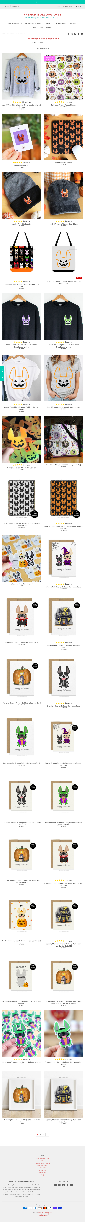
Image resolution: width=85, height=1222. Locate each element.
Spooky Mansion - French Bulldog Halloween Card (63, 646)
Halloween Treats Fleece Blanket (63, 105)
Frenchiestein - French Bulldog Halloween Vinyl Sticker (63, 1063)
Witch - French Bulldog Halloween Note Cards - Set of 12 (63, 764)
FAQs (42, 1161)
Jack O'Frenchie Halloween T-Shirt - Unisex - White (21, 408)
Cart (79, 6)
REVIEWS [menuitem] (49, 27)
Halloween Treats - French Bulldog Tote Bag (63, 465)
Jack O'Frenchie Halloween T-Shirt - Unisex (63, 407)
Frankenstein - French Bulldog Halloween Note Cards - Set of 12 (63, 824)
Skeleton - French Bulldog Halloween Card (63, 706)
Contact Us (42, 1170)
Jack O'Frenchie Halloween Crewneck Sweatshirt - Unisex (21, 106)
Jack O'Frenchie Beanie (21, 224)
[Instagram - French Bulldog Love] (72, 34)
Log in (59, 6)
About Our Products (42, 1158)
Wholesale (42, 1168)
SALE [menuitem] (41, 27)
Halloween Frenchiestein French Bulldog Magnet (21, 1062)
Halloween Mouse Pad (63, 163)
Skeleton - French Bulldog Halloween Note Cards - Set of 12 (22, 824)
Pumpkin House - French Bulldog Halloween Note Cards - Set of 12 (22, 881)
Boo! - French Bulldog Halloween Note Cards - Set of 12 (21, 942)
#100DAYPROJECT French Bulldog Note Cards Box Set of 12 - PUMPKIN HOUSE (63, 1003)
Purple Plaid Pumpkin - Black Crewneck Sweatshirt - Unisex (21, 346)
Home (3, 34)
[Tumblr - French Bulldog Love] (78, 34)
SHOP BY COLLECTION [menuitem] (32, 23)
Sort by (34, 42)
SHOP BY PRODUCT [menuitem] (14, 23)
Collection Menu (42, 48)
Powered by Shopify (42, 1215)
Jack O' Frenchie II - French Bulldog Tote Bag (63, 281)
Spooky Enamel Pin (21, 165)
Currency (14, 6)
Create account (67, 6)
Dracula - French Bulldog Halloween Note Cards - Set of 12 (63, 884)
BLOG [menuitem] (34, 27)
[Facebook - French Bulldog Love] (69, 34)
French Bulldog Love (45, 1213)
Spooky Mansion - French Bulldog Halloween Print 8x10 (63, 1121)
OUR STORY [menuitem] (73, 23)
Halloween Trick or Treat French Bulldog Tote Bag (21, 285)
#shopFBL (42, 1172)
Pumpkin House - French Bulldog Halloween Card (22, 703)
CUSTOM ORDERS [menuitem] (60, 23)
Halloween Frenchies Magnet (21, 584)
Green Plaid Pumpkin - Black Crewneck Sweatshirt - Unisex (63, 346)
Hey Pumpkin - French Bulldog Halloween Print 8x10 (22, 1121)
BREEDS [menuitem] (47, 23)
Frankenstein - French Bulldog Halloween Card (21, 763)
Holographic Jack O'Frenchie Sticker (21, 468)
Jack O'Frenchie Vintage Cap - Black (63, 224)
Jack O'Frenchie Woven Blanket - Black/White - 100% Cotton (21, 524)
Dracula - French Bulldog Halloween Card (21, 642)
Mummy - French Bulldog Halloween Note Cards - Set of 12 (21, 1003)
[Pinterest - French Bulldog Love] (75, 34)
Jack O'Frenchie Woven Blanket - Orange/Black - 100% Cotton (63, 527)
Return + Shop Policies (42, 1163)
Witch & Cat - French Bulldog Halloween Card (63, 587)
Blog (42, 1175)
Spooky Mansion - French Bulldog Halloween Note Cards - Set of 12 (63, 945)
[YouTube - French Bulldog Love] (82, 34)
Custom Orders (42, 1165)
